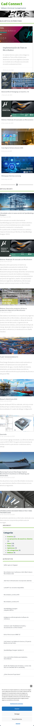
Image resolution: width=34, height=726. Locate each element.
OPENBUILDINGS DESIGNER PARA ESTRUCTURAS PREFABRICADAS (16, 512)
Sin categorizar (12, 550)
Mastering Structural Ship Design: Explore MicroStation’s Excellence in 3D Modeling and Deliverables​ (14, 473)
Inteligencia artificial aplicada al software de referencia (16, 618)
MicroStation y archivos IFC (11, 601)
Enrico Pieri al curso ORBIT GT (12, 634)
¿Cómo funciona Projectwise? (12, 674)
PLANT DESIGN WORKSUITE (9, 357)
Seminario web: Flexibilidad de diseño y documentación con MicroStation (15, 626)
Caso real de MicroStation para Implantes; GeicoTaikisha (15, 658)
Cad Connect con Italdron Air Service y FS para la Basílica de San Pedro (17, 642)
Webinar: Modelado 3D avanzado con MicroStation (16, 259)
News (9, 543)
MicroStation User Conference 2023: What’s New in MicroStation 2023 (18, 573)
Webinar (10, 552)
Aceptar (17, 709)
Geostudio (3, 434)
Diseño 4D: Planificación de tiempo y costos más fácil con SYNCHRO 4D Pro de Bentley (17, 666)
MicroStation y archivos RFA (11, 595)
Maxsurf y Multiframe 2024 (8, 399)
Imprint (18, 723)
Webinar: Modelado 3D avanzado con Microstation (17, 120)
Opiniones (11, 548)
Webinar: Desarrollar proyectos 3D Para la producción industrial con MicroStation (13, 309)
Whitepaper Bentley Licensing (11, 176)
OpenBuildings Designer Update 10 (14, 650)
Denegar (17, 714)
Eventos (10, 536)
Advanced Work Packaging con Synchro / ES (15, 92)
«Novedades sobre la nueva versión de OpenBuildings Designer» (17, 214)
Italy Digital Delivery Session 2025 (12, 148)
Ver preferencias (17, 719)
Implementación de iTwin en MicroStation (15, 48)
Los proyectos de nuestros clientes (19, 539)
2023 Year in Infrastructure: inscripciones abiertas (18, 581)
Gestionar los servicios (16, 703)
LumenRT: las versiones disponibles (14, 587)
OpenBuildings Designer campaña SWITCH (10, 609)
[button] (31, 686)
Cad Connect (11, 3)
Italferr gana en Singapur (11, 565)
